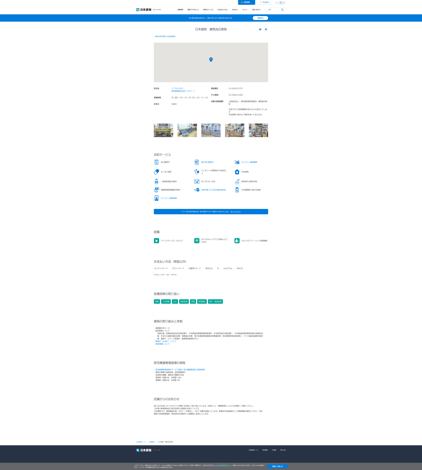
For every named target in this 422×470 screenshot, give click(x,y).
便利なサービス (208, 9)
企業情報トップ (253, 450)
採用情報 (265, 450)
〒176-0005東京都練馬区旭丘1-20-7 (181, 90)
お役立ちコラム (223, 9)
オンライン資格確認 (249, 162)
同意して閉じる (277, 466)
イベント (244, 9)
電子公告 (283, 450)
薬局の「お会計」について (166, 341)
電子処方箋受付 (207, 162)
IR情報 (274, 450)
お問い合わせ (256, 9)
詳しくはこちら (236, 211)
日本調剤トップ (141, 442)
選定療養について (163, 344)
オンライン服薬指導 (169, 198)
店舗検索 (180, 9)
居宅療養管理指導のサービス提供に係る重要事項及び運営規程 (180, 369)
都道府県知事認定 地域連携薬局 (165, 36)
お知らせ (235, 9)
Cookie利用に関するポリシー (223, 465)
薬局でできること (193, 9)
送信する (260, 18)
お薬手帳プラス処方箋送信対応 (213, 190)
